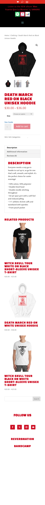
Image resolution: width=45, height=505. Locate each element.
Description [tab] (12, 147)
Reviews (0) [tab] (12, 156)
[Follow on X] (19, 427)
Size (8, 116)
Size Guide (8, 122)
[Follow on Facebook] (12, 427)
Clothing (13, 35)
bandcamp (22, 446)
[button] (37, 45)
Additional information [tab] (17, 151)
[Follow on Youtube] (33, 427)
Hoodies (31, 137)
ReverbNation (22, 439)
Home (6, 35)
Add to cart (22, 126)
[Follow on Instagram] (26, 427)
